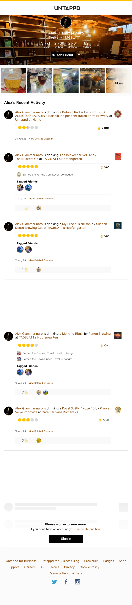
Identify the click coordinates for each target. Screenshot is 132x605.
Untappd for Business (21, 561)
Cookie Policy (89, 567)
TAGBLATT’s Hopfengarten (62, 159)
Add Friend (65, 55)
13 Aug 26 (20, 198)
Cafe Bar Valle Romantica (60, 412)
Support (13, 567)
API (43, 567)
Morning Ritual (72, 333)
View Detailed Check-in (41, 139)
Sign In (66, 538)
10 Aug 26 (20, 431)
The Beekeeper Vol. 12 (75, 155)
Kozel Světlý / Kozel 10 (78, 408)
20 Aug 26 (20, 139)
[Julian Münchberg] (38, 207)
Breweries (91, 561)
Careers (30, 567)
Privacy (69, 567)
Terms (54, 567)
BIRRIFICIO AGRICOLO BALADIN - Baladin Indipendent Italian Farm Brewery (61, 114)
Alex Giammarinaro (29, 112)
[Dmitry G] (45, 392)
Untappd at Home (28, 119)
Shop (122, 561)
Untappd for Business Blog (60, 561)
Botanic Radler (72, 112)
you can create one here (85, 529)
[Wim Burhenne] (38, 440)
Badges (108, 561)
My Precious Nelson (76, 224)
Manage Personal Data (66, 573)
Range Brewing (100, 333)
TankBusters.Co (26, 159)
